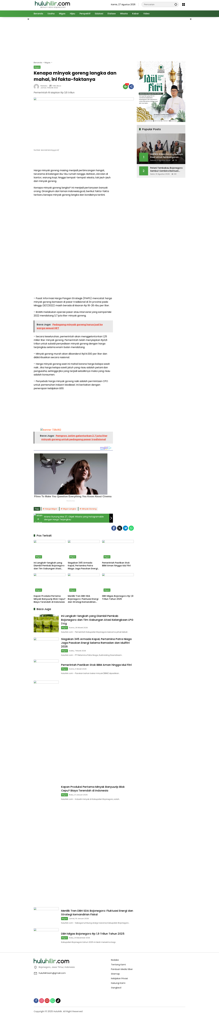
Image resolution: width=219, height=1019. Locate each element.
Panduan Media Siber (122, 969)
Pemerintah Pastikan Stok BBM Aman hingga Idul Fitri (116, 564)
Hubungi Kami (118, 983)
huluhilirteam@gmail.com (52, 973)
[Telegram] (125, 528)
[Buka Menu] (183, 4)
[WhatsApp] (131, 528)
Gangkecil (116, 987)
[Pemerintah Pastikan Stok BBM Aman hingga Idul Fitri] (118, 550)
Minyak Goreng (89, 508)
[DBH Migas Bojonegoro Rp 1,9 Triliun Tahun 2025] (118, 583)
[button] (176, 4)
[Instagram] (41, 1000)
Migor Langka (69, 508)
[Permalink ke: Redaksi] (37, 86)
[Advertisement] (19, 61)
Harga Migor (51, 508)
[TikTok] (58, 1000)
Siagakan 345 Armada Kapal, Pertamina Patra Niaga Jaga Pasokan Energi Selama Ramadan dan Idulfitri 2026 (83, 565)
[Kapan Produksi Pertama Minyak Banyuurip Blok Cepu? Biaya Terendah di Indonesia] (49, 583)
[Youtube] (47, 1000)
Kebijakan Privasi (119, 978)
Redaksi (44, 86)
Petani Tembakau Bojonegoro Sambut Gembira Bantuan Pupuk (166, 169)
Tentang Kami (118, 964)
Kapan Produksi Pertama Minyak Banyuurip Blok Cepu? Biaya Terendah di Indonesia (49, 599)
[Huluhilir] (52, 4)
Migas (37, 67)
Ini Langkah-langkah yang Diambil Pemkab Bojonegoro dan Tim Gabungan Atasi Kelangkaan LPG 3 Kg (49, 565)
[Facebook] (113, 528)
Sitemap (115, 973)
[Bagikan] (131, 86)
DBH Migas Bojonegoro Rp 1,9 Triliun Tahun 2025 (117, 597)
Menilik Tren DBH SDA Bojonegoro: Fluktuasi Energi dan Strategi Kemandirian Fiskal (83, 599)
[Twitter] (119, 528)
